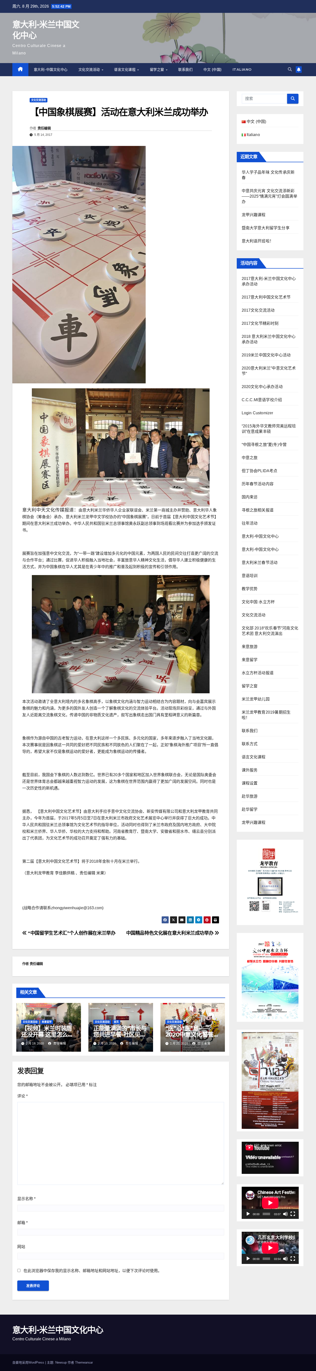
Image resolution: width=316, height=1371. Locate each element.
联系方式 (250, 744)
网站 (21, 1247)
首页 (116, 1022)
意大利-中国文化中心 (51, 69)
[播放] (248, 1213)
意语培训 (250, 576)
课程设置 (250, 783)
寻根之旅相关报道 (258, 510)
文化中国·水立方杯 (258, 602)
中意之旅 (250, 458)
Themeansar (84, 1362)
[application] (270, 1158)
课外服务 (250, 770)
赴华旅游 (250, 796)
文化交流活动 (90, 69)
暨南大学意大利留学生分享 (266, 228)
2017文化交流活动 (258, 310)
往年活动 (250, 523)
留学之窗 (157, 69)
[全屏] (292, 1213)
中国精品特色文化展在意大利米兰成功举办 (170, 933)
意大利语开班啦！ (258, 241)
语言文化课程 (125, 69)
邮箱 (22, 1223)
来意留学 (47, 1022)
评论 (22, 1096)
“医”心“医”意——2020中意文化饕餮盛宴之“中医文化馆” (192, 1034)
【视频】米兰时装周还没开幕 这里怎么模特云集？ (47, 1034)
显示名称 (26, 1199)
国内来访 (250, 497)
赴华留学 (250, 809)
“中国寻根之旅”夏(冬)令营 (264, 444)
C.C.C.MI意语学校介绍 (262, 400)
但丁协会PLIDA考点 (259, 471)
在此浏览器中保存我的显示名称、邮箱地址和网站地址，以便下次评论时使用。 (92, 1271)
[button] (290, 69)
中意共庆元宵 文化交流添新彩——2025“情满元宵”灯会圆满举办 (269, 196)
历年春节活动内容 (258, 484)
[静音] (285, 1213)
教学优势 (250, 589)
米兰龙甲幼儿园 (256, 699)
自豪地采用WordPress (28, 1362)
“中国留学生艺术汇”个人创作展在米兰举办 (71, 933)
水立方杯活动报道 (258, 673)
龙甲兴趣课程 (254, 215)
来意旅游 (250, 647)
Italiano (242, 69)
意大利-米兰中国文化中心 (57, 1330)
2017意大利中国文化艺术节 (266, 297)
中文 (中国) (212, 69)
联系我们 (185, 69)
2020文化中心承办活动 (262, 387)
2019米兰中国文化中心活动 (266, 355)
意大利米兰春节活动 (260, 562)
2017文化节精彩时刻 (260, 323)
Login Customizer (257, 413)
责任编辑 (44, 128)
